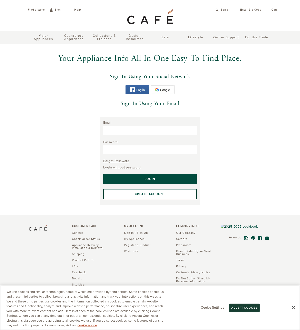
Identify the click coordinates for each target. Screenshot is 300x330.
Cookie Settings (212, 307)
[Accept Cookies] (293, 307)
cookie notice (87, 325)
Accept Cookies (244, 307)
